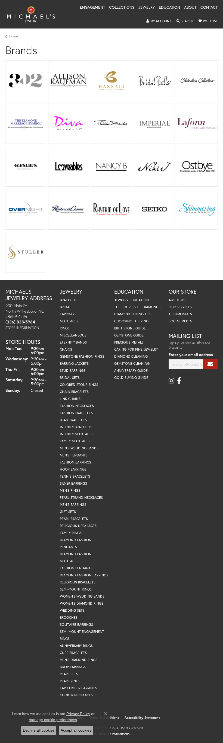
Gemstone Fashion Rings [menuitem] (82, 356)
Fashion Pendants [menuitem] (76, 568)
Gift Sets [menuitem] (68, 511)
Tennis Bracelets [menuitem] (75, 476)
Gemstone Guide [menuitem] (129, 335)
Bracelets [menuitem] (68, 300)
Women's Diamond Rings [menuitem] (81, 603)
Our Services (180, 307)
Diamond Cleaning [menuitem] (131, 356)
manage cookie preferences (53, 719)
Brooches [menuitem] (69, 617)
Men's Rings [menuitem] (70, 490)
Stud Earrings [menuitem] (72, 370)
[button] (158, 21)
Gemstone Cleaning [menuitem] (132, 363)
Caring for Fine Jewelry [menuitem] (136, 349)
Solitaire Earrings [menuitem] (76, 624)
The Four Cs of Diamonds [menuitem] (137, 307)
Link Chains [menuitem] (70, 398)
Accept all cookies (76, 730)
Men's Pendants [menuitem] (74, 455)
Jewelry (146, 7)
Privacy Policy (78, 714)
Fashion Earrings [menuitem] (75, 462)
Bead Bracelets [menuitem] (73, 420)
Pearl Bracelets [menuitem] (74, 518)
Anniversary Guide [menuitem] (131, 370)
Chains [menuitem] (66, 349)
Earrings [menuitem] (68, 314)
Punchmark (120, 733)
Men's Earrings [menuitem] (73, 504)
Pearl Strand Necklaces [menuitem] (81, 497)
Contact (209, 7)
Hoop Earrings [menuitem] (73, 469)
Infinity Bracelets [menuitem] (76, 427)
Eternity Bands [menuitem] (73, 342)
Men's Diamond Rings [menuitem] (78, 660)
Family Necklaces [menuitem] (75, 441)
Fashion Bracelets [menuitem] (76, 413)
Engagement (92, 7)
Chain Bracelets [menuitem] (74, 391)
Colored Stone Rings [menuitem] (79, 384)
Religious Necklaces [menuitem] (78, 525)
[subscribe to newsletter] (210, 364)
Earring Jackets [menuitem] (74, 363)
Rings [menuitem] (65, 328)
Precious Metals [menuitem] (129, 342)
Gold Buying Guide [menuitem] (131, 377)
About (190, 7)
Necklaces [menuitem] (69, 321)
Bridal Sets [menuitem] (70, 377)
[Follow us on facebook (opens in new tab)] (179, 380)
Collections (121, 7)
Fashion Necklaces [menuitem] (77, 406)
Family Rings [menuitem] (71, 533)
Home (13, 36)
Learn (25, 84)
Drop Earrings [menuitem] (73, 667)
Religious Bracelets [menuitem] (77, 582)
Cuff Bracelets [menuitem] (73, 652)
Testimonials (180, 314)
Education (169, 7)
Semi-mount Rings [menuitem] (76, 589)
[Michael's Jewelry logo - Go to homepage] (33, 14)
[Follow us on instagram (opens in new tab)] (171, 380)
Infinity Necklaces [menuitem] (76, 434)
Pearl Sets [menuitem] (69, 674)
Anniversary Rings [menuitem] (76, 645)
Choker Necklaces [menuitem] (76, 695)
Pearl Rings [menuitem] (70, 681)
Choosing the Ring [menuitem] (131, 321)
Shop (60, 86)
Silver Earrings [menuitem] (73, 483)
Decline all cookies (39, 730)
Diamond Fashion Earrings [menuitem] (84, 575)
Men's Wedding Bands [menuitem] (79, 448)
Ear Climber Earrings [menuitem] (78, 688)
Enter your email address (191, 354)
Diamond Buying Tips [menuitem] (132, 314)
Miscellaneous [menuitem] (73, 335)
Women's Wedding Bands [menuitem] (82, 596)
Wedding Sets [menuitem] (72, 610)
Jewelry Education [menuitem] (131, 300)
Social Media (180, 321)
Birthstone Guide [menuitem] (130, 328)
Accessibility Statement (142, 718)
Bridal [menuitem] (65, 307)
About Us (177, 300)
